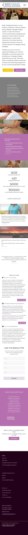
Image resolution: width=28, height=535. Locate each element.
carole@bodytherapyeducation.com (10, 315)
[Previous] (1, 13)
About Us (4, 459)
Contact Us (4, 496)
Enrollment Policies (6, 491)
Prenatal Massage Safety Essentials (14, 146)
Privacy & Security (6, 493)
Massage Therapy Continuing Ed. (9, 463)
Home (3, 456)
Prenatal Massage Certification (9, 466)
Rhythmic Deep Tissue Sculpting (13, 151)
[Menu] (24, 5)
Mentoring (4, 461)
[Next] (26, 13)
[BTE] (11, 5)
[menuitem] (20, 5)
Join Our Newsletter (6, 498)
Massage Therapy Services (8, 474)
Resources (4, 489)
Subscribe (14, 378)
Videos (3, 478)
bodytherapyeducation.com (8, 515)
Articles (4, 476)
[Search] (20, 5)
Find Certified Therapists (7, 481)
